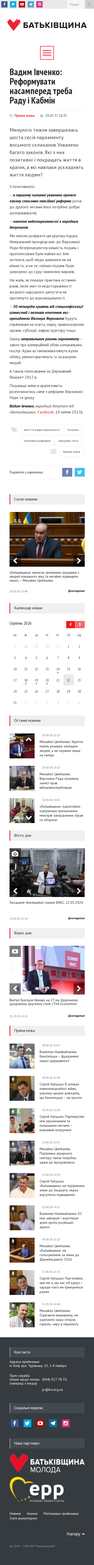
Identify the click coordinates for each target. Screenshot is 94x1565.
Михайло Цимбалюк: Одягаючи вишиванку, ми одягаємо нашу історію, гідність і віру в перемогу (59, 1317)
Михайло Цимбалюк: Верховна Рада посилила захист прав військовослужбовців (59, 781)
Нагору (73, 1534)
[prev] (15, 561)
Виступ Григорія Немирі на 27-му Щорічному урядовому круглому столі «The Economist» (44, 1002)
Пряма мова (24, 115)
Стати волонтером (23, 1518)
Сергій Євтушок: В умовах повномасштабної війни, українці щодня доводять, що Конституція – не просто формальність (61, 1091)
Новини (15, 1513)
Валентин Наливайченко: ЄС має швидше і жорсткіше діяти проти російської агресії (61, 1220)
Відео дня (22, 932)
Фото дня (22, 835)
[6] (36, 679)
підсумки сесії (68, 441)
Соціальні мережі (28, 1407)
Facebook (45, 411)
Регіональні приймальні (61, 1513)
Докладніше (76, 590)
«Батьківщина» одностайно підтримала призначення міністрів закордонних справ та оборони (61, 813)
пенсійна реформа (37, 441)
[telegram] (31, 4)
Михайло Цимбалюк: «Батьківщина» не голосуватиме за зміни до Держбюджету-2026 (59, 1253)
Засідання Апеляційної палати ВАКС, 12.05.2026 (46, 903)
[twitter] (13, 4)
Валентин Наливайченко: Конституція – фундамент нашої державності (59, 1056)
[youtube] (22, 4)
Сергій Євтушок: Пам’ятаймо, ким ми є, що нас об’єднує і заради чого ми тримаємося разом (61, 1285)
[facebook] (4, 4)
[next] (79, 561)
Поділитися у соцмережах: (26, 472)
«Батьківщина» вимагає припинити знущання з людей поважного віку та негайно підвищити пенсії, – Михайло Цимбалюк (44, 576)
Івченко (73, 430)
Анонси (32, 1513)
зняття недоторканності (42, 430)
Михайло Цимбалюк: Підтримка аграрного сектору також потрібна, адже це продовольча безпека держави (58, 1156)
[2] (26, 679)
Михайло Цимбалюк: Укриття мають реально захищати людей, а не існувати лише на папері (61, 748)
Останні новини (27, 720)
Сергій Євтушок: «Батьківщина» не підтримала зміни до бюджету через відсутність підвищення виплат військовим (62, 1188)
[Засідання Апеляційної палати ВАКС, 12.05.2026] (47, 872)
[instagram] (39, 4)
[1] (58, 668)
